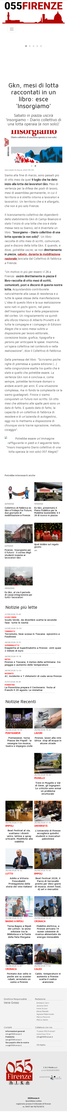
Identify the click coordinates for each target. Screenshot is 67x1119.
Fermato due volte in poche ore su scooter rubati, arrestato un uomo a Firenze (19, 977)
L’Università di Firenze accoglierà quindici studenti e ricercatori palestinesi (48, 834)
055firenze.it (33, 1098)
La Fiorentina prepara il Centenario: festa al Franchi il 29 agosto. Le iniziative (30, 689)
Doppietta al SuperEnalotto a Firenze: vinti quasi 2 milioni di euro (33, 649)
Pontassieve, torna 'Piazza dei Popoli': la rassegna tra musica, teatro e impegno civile (19, 741)
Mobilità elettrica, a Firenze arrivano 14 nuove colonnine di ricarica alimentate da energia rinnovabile (48, 931)
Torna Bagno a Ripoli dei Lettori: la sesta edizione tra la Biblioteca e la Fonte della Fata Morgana (19, 931)
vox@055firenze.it (13, 1045)
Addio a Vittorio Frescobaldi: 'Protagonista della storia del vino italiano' (19, 882)
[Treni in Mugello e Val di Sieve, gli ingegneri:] (48, 763)
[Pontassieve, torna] (19, 718)
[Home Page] (33, 12)
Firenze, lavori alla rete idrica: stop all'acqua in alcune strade (47, 740)
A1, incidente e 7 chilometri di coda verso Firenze (33, 676)
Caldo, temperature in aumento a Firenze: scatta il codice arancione (48, 977)
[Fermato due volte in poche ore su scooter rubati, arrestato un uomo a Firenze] (19, 954)
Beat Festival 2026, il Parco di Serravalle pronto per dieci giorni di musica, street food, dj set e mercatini (48, 884)
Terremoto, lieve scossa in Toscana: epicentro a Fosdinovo (32, 635)
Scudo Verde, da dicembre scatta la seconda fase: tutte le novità (31, 621)
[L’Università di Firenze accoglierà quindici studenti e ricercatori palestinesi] (48, 811)
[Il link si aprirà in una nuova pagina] (55, 1077)
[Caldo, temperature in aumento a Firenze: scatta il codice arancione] (48, 954)
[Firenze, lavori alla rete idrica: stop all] (48, 718)
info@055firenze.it (13, 1034)
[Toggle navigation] (11, 29)
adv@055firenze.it (13, 1039)
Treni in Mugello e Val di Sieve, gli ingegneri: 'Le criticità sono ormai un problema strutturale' (48, 788)
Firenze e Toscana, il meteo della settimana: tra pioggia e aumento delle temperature (32, 663)
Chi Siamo (41, 1045)
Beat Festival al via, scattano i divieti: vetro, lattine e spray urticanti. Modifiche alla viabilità (19, 836)
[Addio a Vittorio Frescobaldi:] (19, 858)
